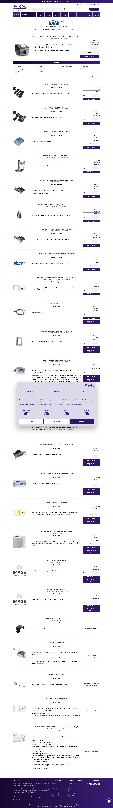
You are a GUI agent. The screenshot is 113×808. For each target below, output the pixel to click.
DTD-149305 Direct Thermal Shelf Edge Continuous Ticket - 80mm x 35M (56, 715)
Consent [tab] (30, 391)
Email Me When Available (91, 321)
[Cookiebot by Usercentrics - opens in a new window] (86, 385)
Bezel (19, 66)
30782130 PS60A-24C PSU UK (56, 107)
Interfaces (85, 66)
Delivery (54, 783)
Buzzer (41, 66)
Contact (97, 4)
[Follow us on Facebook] (88, 784)
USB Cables (43, 72)
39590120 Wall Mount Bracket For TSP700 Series (56, 331)
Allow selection (56, 421)
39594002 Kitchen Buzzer (56, 642)
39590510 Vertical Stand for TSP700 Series (56, 156)
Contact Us (71, 783)
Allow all (82, 421)
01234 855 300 (80, 4)
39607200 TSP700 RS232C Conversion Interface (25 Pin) (56, 444)
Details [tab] (56, 391)
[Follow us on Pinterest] (99, 784)
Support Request (73, 796)
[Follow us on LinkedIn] (96, 784)
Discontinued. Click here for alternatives (91, 629)
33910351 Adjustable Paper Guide (56, 619)
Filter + (56, 63)
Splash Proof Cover (88, 69)
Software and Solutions (96, 14)
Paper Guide (43, 69)
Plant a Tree (56, 786)
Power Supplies (65, 69)
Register (92, 4)
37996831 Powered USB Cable (56, 302)
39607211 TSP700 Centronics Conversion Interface (56, 180)
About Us (55, 791)
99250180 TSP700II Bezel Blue (56, 560)
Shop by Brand (16, 14)
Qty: (81, 48)
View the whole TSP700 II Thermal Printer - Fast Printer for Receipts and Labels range (56, 29)
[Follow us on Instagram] (94, 784)
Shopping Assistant (73, 793)
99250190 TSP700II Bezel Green (56, 590)
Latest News (18, 780)
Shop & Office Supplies (88, 14)
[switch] (46, 413)
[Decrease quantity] (89, 48)
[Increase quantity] (98, 48)
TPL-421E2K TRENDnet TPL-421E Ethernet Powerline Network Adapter (56, 727)
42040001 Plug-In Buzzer (56, 674)
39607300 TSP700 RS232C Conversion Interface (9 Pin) (56, 473)
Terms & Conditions (58, 796)
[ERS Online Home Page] (19, 7)
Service (70, 788)
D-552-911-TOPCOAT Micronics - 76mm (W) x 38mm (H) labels (56, 278)
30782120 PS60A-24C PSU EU (56, 83)
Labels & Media (24, 14)
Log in (86, 4)
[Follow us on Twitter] (91, 784)
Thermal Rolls (21, 72)
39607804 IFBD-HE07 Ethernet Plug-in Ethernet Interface (56, 205)
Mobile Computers (48, 14)
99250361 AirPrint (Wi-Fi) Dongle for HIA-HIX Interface (56, 253)
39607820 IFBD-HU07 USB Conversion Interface (56, 229)
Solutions (70, 791)
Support (70, 786)
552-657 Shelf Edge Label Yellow (56, 502)
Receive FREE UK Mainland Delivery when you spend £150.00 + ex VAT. (56, 1)
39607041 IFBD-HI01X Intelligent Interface (56, 360)
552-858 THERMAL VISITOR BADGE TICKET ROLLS (56, 531)
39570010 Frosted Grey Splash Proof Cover (56, 131)
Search (64, 9)
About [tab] (83, 391)
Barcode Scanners (56, 14)
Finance (54, 788)
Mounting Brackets (23, 69)
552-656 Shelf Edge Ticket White (56, 698)
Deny (31, 421)
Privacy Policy (56, 793)
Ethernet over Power (67, 66)
